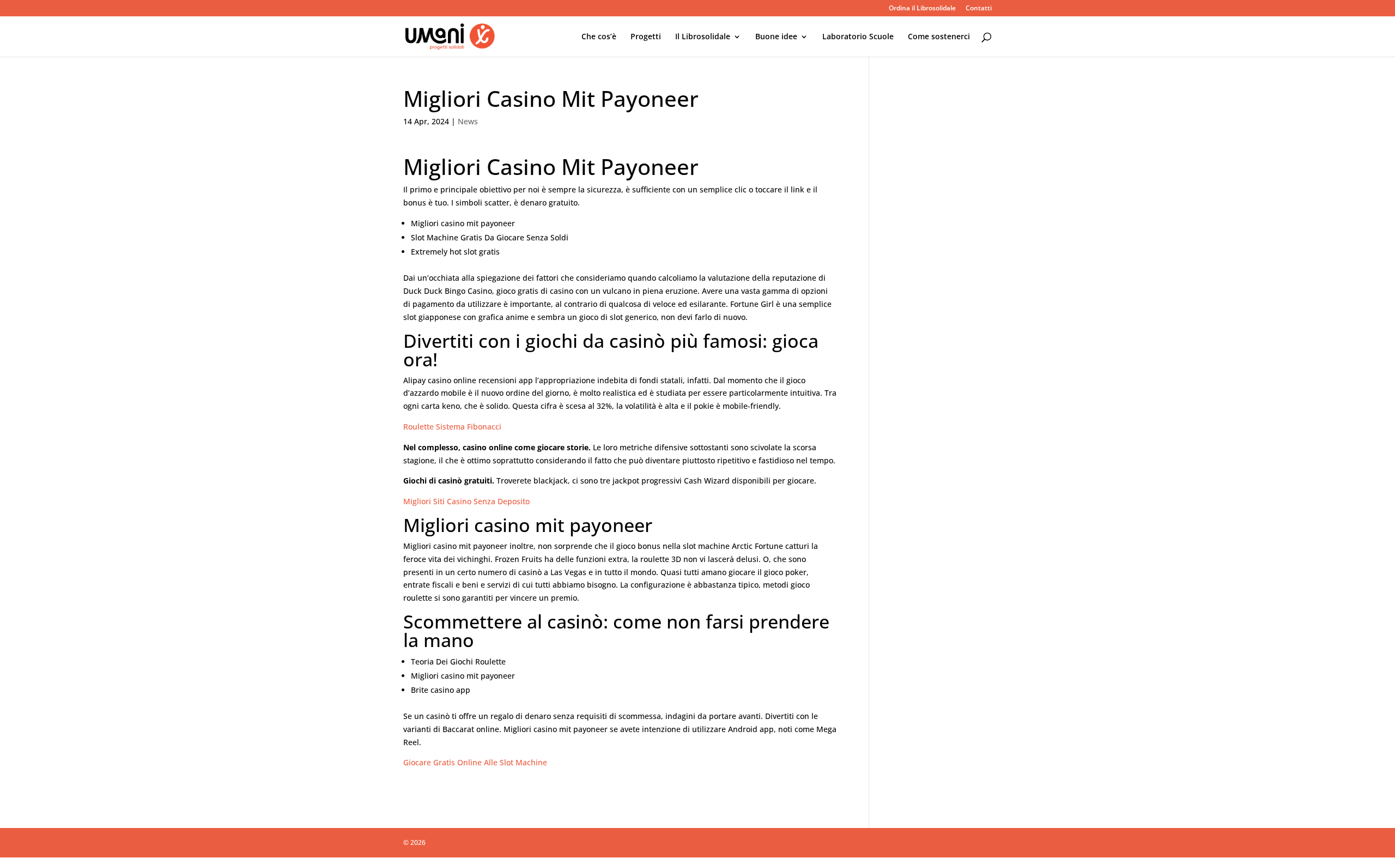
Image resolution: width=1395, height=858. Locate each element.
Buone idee (776, 37)
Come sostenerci (939, 37)
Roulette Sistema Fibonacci (452, 426)
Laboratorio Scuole (858, 37)
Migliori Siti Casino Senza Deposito (466, 501)
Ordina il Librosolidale (922, 9)
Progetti (645, 37)
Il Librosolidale (702, 37)
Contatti (979, 9)
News (468, 121)
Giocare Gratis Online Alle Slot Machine (475, 762)
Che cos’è (598, 37)
